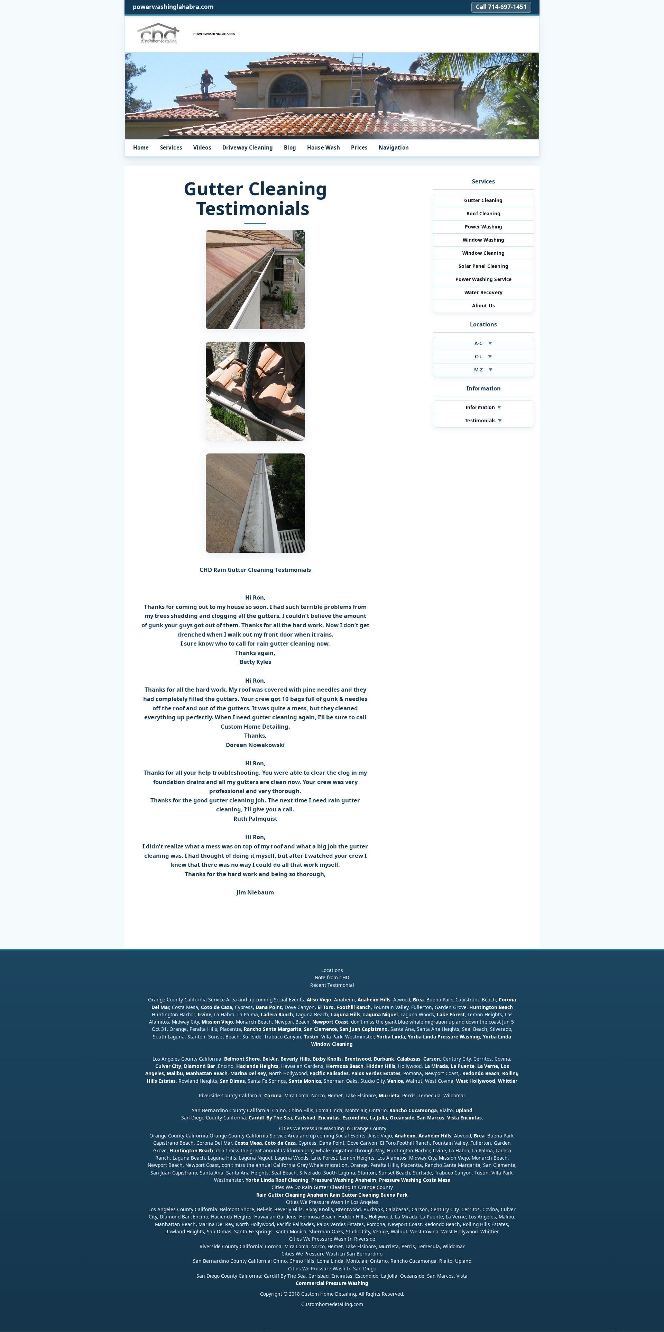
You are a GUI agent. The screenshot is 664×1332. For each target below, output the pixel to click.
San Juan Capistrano (364, 1029)
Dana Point (269, 1007)
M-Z (483, 369)
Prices (359, 147)
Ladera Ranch (277, 1014)
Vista (453, 1118)
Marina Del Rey (248, 1073)
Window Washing (484, 239)
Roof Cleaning (483, 213)
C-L (483, 356)
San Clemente (320, 1029)
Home (141, 147)
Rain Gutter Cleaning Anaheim (292, 1194)
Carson (431, 1058)
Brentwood (357, 1058)
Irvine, (205, 1014)
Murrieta (389, 1095)
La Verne (487, 1066)
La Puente (462, 1066)
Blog (290, 147)
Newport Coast (330, 1022)
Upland (463, 1110)
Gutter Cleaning (483, 200)
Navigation (394, 147)
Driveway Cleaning (247, 147)
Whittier (507, 1081)
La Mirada (436, 1066)
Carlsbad (305, 1118)
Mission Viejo (217, 1022)
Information (483, 407)
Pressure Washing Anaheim (343, 1180)
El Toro (325, 1007)
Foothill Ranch (353, 1007)
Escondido (354, 1118)
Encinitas (329, 1118)
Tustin (311, 1037)
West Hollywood (475, 1081)
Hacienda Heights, (258, 1066)
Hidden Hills (380, 1066)
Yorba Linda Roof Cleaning (277, 1180)
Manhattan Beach (207, 1073)
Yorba (383, 1037)
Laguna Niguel (380, 1014)
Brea (418, 1000)
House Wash (323, 147)
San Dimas (232, 1081)
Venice (395, 1081)
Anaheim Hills (374, 1000)
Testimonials (483, 420)
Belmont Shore (242, 1058)
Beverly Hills (294, 1058)
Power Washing (483, 226)
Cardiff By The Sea (270, 1118)
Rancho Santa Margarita (272, 1029)
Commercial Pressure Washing (332, 1283)
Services (171, 147)
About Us (483, 305)
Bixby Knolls (327, 1058)
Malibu (175, 1073)
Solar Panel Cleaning (483, 266)
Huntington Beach (491, 1007)
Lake (441, 1014)
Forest (457, 1014)
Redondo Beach (480, 1073)
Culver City (168, 1066)
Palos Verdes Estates (375, 1073)
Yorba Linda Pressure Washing (444, 1037)
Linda (398, 1037)
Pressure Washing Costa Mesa (414, 1180)
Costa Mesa (248, 1143)
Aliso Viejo (319, 1000)
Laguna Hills (345, 1014)
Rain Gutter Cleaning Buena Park (369, 1194)
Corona (273, 1095)
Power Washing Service (483, 279)
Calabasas (409, 1058)
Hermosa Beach (344, 1066)
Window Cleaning (483, 253)
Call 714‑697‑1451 (501, 7)
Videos (202, 147)
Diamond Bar (199, 1066)
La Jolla (378, 1118)
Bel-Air (270, 1058)
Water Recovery (483, 292)
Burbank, (385, 1058)
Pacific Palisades (329, 1073)
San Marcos (430, 1118)
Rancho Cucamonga (413, 1110)
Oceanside (402, 1118)
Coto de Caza (216, 1007)
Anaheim (405, 1136)
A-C (483, 343)
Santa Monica (305, 1081)
